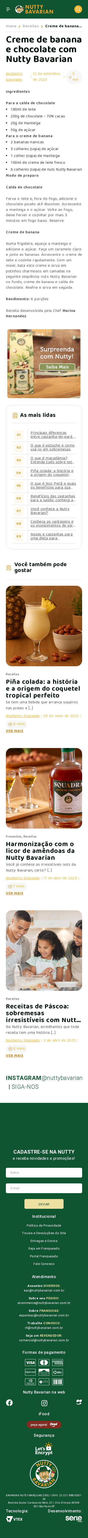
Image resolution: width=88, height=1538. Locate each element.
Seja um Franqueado (44, 1248)
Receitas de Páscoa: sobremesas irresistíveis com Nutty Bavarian (43, 1014)
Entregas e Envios (44, 1241)
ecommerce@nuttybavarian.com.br (44, 1303)
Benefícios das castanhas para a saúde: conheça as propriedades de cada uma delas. (53, 498)
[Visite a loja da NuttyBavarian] (44, 363)
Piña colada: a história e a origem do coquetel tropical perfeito (52, 473)
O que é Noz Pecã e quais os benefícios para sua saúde (53, 486)
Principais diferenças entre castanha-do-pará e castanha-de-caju (53, 435)
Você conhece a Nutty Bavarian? (50, 511)
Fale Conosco (44, 1264)
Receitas (31, 27)
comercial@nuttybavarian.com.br (44, 1340)
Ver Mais (14, 731)
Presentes (14, 837)
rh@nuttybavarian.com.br (44, 1328)
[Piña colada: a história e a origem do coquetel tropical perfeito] (44, 626)
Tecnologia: (17, 1511)
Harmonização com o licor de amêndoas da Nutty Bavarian (40, 851)
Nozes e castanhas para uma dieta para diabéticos (52, 537)
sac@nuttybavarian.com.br (44, 1290)
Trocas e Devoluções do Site (44, 1233)
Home (11, 27)
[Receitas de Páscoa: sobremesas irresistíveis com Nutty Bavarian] (44, 950)
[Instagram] (44, 1403)
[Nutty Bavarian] (34, 9)
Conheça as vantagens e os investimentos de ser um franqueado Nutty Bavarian (52, 524)
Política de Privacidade (44, 1225)
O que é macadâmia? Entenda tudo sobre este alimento (53, 460)
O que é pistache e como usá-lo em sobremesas (53, 448)
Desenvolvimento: (65, 1511)
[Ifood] (79, 1403)
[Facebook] (9, 1403)
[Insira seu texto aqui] (44, 1425)
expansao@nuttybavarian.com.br (44, 1315)
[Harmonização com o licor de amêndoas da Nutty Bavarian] (44, 788)
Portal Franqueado (44, 1256)
